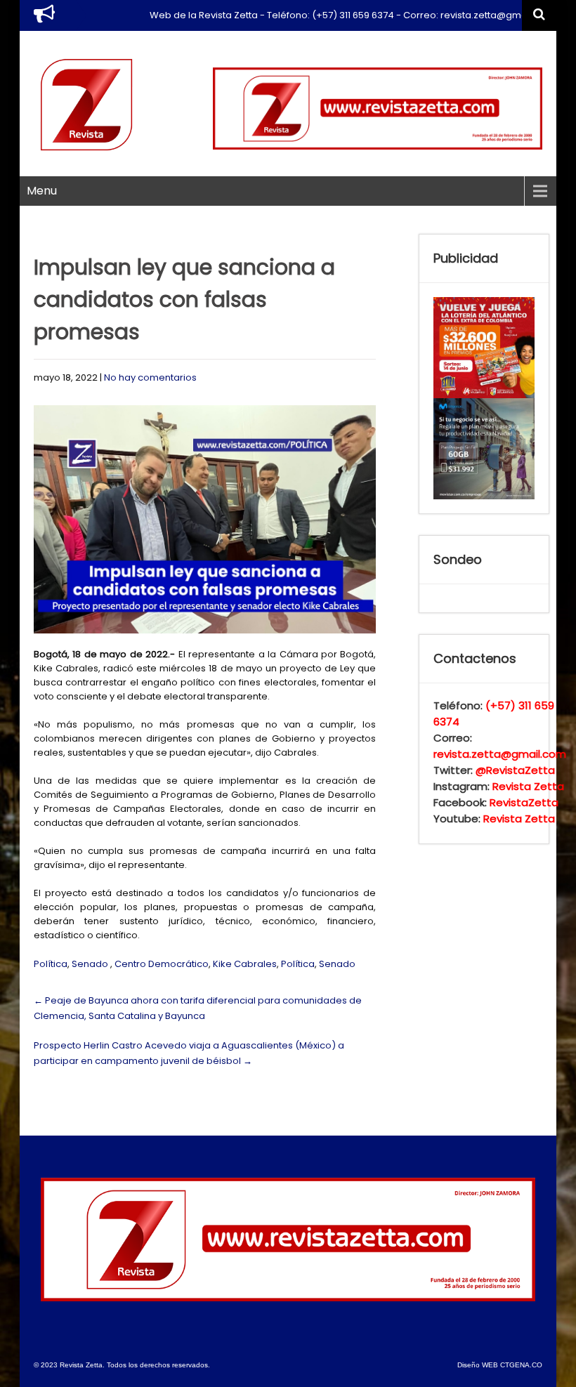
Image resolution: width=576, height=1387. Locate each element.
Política (50, 964)
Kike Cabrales (245, 964)
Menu (42, 191)
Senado (90, 964)
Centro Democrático (161, 964)
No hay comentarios (150, 377)
